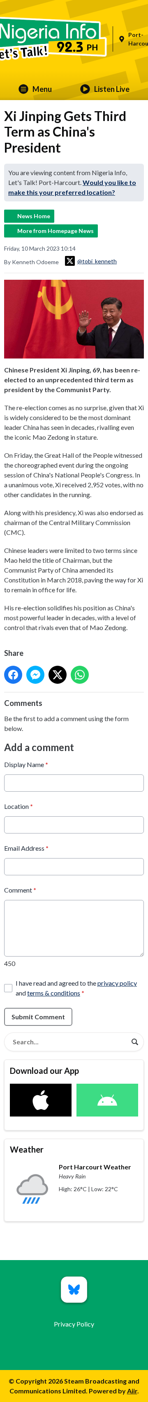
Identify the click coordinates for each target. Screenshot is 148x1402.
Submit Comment (38, 1017)
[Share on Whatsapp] (80, 675)
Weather (27, 1149)
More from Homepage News (55, 230)
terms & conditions (53, 993)
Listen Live (112, 89)
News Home (33, 215)
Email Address (26, 848)
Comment (20, 890)
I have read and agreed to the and (76, 988)
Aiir (132, 1391)
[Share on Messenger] (35, 675)
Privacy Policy (74, 1324)
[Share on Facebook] (13, 675)
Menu (42, 89)
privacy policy (117, 983)
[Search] (135, 1042)
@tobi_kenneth (97, 261)
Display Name (26, 764)
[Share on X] (58, 675)
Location (18, 806)
